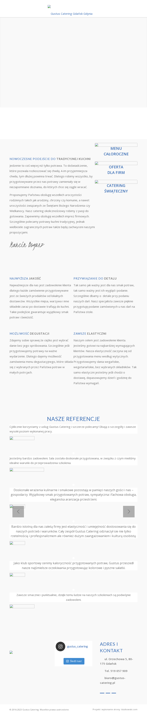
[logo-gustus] (73, 11)
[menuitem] (114, 709)
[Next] (129, 511)
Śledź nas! (76, 661)
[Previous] (18, 511)
